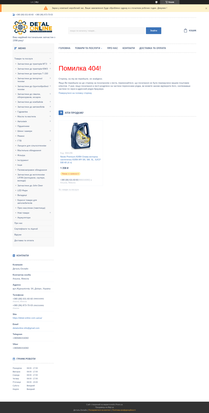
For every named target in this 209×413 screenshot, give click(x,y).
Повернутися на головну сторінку (75, 93)
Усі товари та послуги (69, 189)
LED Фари (22, 190)
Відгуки (17, 234)
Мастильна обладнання (29, 150)
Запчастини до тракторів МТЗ (32, 64)
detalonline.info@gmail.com (26, 328)
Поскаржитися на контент (99, 410)
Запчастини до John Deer (30, 185)
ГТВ (19, 140)
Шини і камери (24, 131)
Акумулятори (23, 217)
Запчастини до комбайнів (30, 102)
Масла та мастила (26, 116)
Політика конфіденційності (124, 410)
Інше (19, 165)
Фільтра (21, 155)
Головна (64, 48)
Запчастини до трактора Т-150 (32, 73)
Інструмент (22, 160)
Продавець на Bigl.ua (104, 407)
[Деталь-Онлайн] (39, 27)
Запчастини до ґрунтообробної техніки (33, 88)
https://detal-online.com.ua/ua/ (27, 318)
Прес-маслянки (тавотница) (31, 208)
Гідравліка (22, 111)
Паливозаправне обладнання (32, 170)
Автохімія (22, 121)
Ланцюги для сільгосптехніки (31, 145)
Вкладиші (22, 195)
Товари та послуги (23, 58)
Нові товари (23, 213)
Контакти (129, 48)
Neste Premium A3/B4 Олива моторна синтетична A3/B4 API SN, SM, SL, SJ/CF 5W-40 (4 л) (80, 159)
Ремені (20, 136)
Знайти (153, 30)
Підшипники (23, 126)
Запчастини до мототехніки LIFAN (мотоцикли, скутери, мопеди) (31, 177)
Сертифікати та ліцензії (26, 229)
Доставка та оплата (24, 240)
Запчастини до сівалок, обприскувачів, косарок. (29, 95)
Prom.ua (119, 404)
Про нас (18, 223)
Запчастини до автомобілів (30, 107)
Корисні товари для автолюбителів (27, 201)
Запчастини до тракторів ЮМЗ (32, 69)
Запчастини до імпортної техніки (29, 80)
